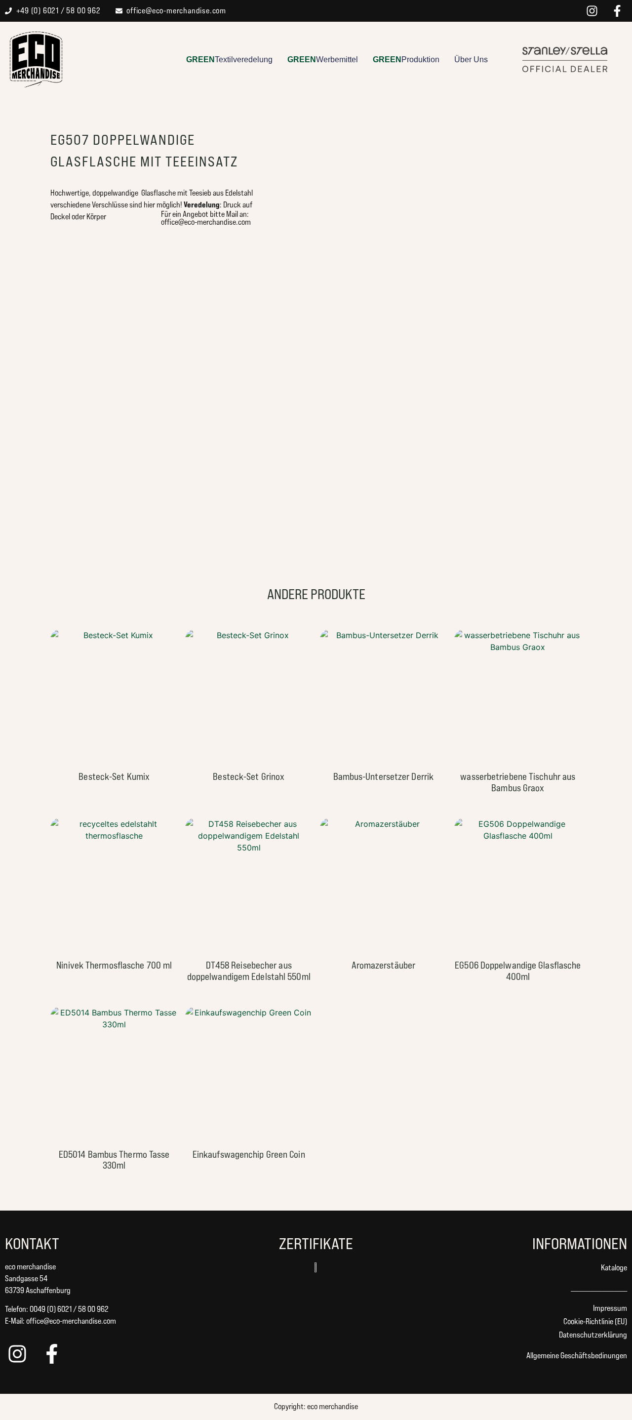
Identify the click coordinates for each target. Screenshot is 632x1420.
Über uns (471, 59)
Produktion (406, 59)
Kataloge (614, 1267)
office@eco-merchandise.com (71, 1321)
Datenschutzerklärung (593, 1334)
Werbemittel (322, 59)
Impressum (610, 1308)
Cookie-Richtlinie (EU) (595, 1321)
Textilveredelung (229, 59)
